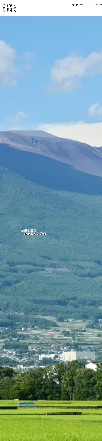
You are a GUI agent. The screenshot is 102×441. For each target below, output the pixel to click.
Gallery (89, 5)
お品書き (82, 5)
